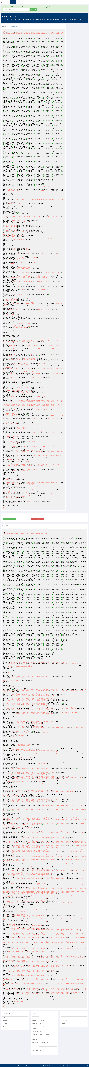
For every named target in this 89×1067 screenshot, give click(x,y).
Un (3, 2)
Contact (32, 2)
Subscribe (33, 9)
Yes (9, 519)
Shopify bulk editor (53, 1065)
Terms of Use (40, 1065)
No (38, 519)
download (14, 26)
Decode (13, 2)
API (22, 2)
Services (26, 2)
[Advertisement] (78, 32)
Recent (18, 2)
